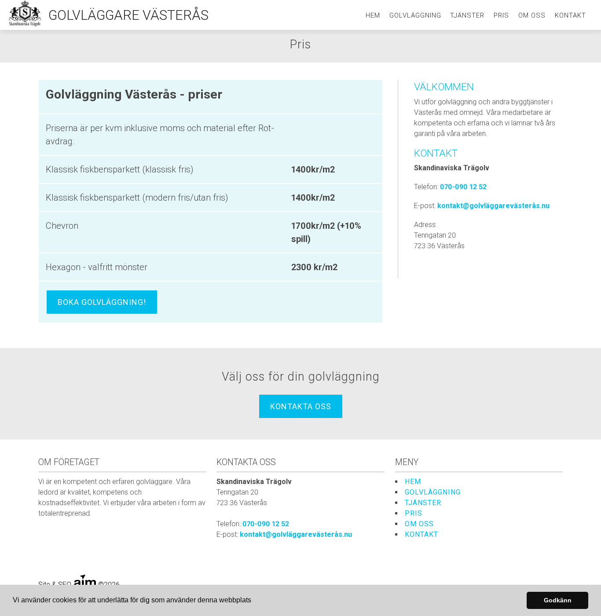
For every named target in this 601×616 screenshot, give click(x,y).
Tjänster (467, 15)
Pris (501, 15)
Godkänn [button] (558, 600)
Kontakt (570, 15)
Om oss (532, 15)
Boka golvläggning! (102, 302)
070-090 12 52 (463, 187)
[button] (254, 601)
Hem (373, 15)
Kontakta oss (300, 406)
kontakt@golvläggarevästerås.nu (493, 206)
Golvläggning (415, 15)
